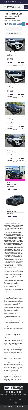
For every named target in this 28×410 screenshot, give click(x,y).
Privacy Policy (16, 403)
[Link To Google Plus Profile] (12, 392)
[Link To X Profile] (9, 392)
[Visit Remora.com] (20, 406)
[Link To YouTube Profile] (14, 392)
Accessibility (22, 402)
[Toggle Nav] (26, 7)
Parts (24, 394)
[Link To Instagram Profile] (17, 392)
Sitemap (10, 402)
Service (19, 394)
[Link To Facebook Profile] (7, 392)
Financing (13, 394)
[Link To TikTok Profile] (20, 392)
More (14, 65)
